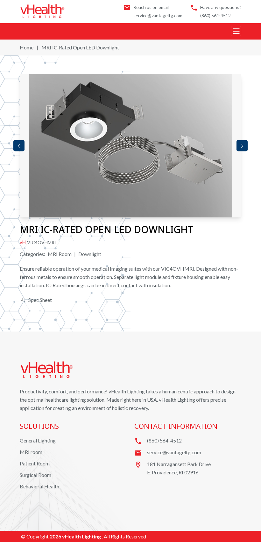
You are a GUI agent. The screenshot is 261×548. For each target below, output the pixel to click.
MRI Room (60, 254)
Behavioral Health (39, 486)
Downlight (89, 254)
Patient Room (35, 463)
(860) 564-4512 (215, 15)
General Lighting (38, 440)
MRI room (31, 452)
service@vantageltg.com (157, 15)
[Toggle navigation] (236, 31)
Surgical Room (35, 475)
